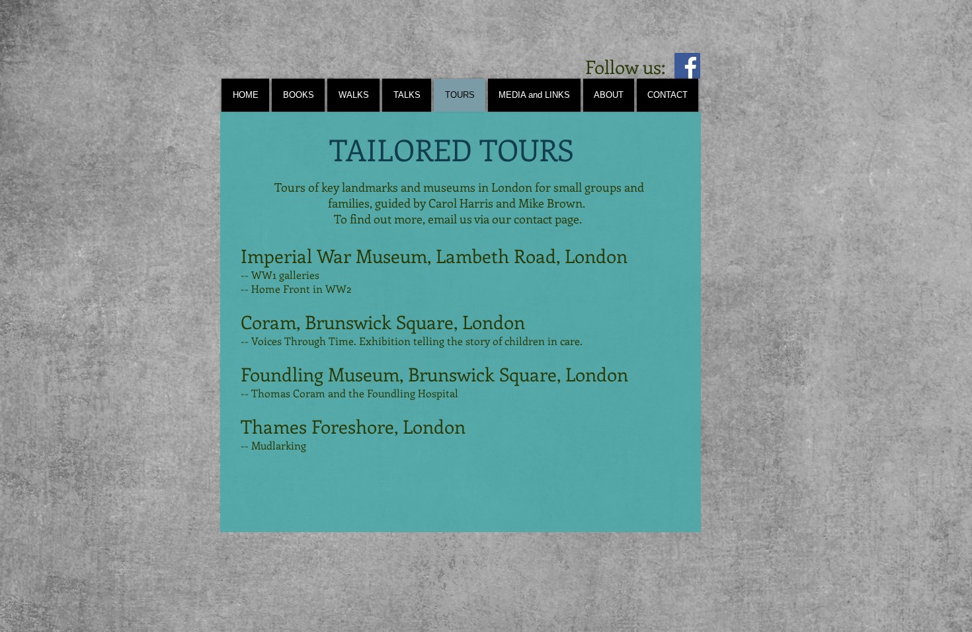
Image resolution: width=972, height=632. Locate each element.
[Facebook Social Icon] (687, 66)
